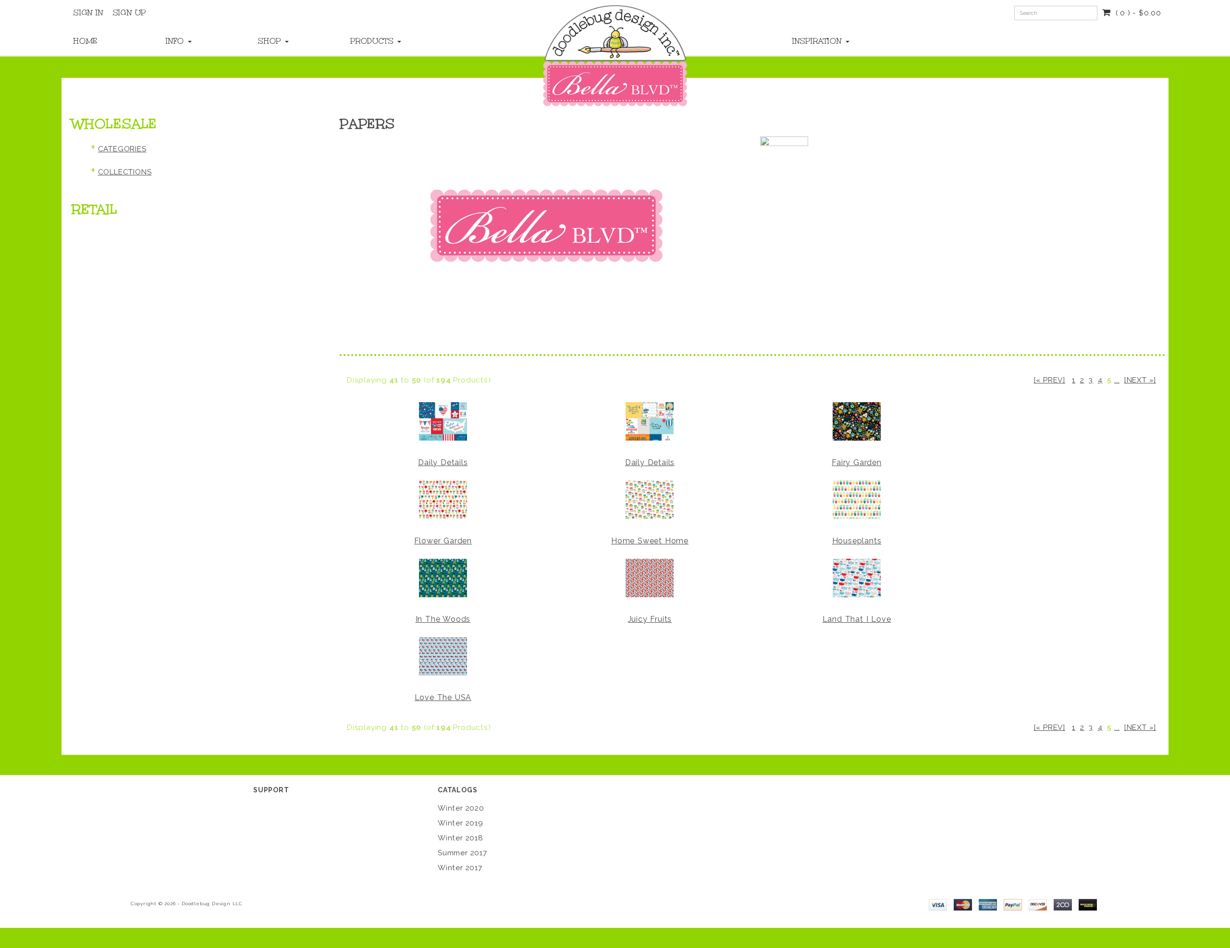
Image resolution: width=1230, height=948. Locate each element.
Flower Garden (443, 540)
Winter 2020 (461, 808)
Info (176, 41)
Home (86, 41)
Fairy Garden (857, 462)
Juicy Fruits (650, 619)
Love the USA (443, 697)
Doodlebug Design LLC (212, 903)
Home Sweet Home (650, 540)
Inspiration (818, 41)
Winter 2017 (460, 867)
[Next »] (1140, 380)
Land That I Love (857, 619)
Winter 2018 (460, 838)
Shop (271, 41)
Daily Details (442, 462)
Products (373, 41)
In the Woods (443, 619)
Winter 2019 (460, 823)
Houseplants (857, 540)
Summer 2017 (462, 853)
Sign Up (130, 12)
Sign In (88, 12)
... (1116, 380)
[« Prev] (1049, 380)
